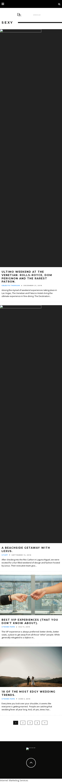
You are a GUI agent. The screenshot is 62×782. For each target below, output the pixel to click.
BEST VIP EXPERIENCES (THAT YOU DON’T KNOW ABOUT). (30, 621)
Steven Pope (8, 627)
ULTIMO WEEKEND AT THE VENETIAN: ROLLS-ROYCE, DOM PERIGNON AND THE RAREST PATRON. (27, 276)
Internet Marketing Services (14, 780)
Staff (5, 555)
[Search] (59, 4)
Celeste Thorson (11, 285)
